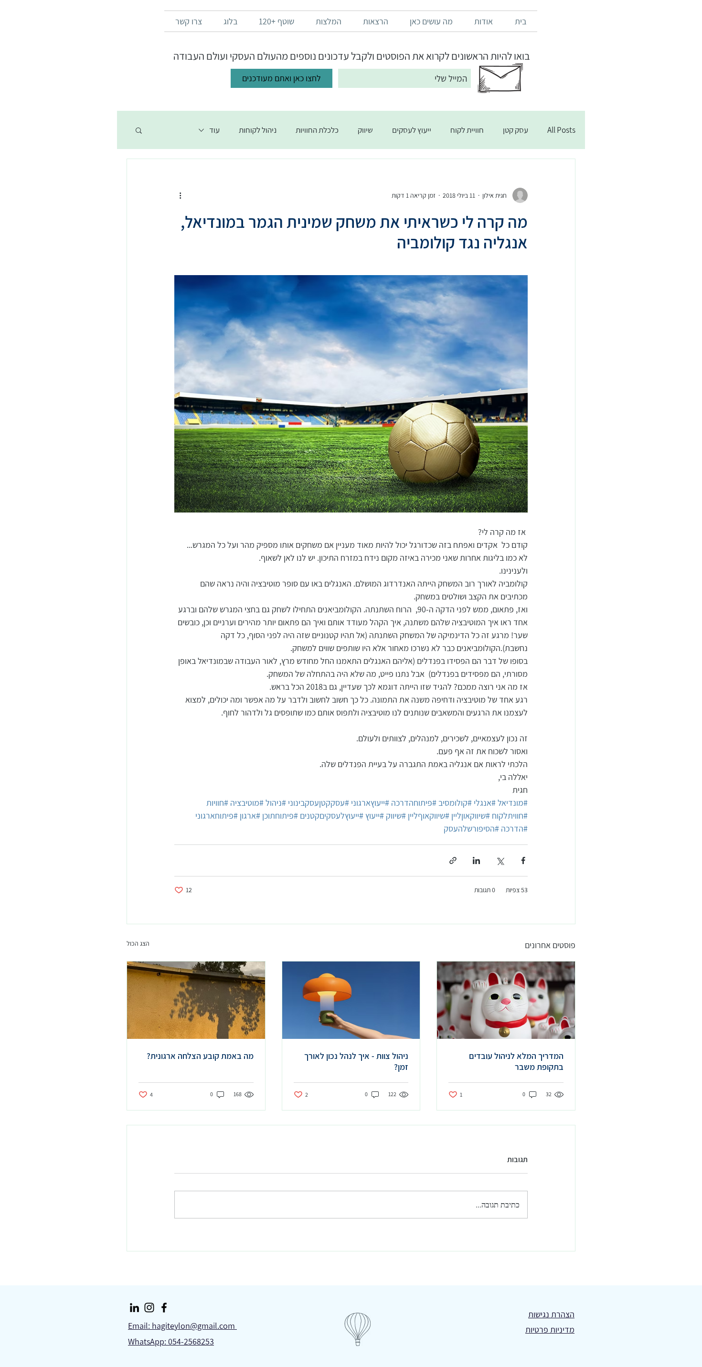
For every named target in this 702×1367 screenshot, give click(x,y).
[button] (138, 130)
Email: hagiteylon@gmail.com (182, 1325)
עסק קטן (515, 130)
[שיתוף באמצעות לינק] (452, 860)
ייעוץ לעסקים (411, 130)
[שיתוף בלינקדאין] (476, 860)
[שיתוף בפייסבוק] (523, 860)
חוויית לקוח (467, 130)
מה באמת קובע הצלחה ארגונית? (200, 1055)
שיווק (365, 130)
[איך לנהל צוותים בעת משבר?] (506, 1000)
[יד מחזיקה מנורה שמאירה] (351, 1000)
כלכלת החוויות (317, 130)
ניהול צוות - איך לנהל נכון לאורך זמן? (356, 1061)
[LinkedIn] (134, 1307)
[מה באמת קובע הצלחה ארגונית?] (196, 1000)
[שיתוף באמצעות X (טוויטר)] (499, 860)
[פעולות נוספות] (180, 195)
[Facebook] (164, 1307)
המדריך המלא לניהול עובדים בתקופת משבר (516, 1061)
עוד (214, 130)
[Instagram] (149, 1307)
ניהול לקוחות (258, 130)
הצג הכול (138, 943)
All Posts (561, 130)
